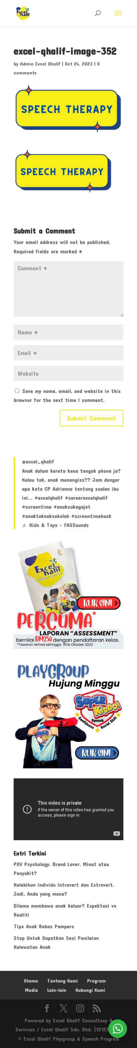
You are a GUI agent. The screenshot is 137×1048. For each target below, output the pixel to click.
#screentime (37, 506)
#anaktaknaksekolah (45, 516)
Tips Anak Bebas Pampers (44, 926)
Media (31, 990)
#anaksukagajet (72, 506)
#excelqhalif (49, 497)
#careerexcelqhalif (86, 497)
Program (96, 980)
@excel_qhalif (38, 461)
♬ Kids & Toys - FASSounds (55, 525)
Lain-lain (56, 990)
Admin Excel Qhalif (40, 63)
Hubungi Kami (90, 990)
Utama (31, 980)
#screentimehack (91, 516)
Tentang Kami (62, 980)
